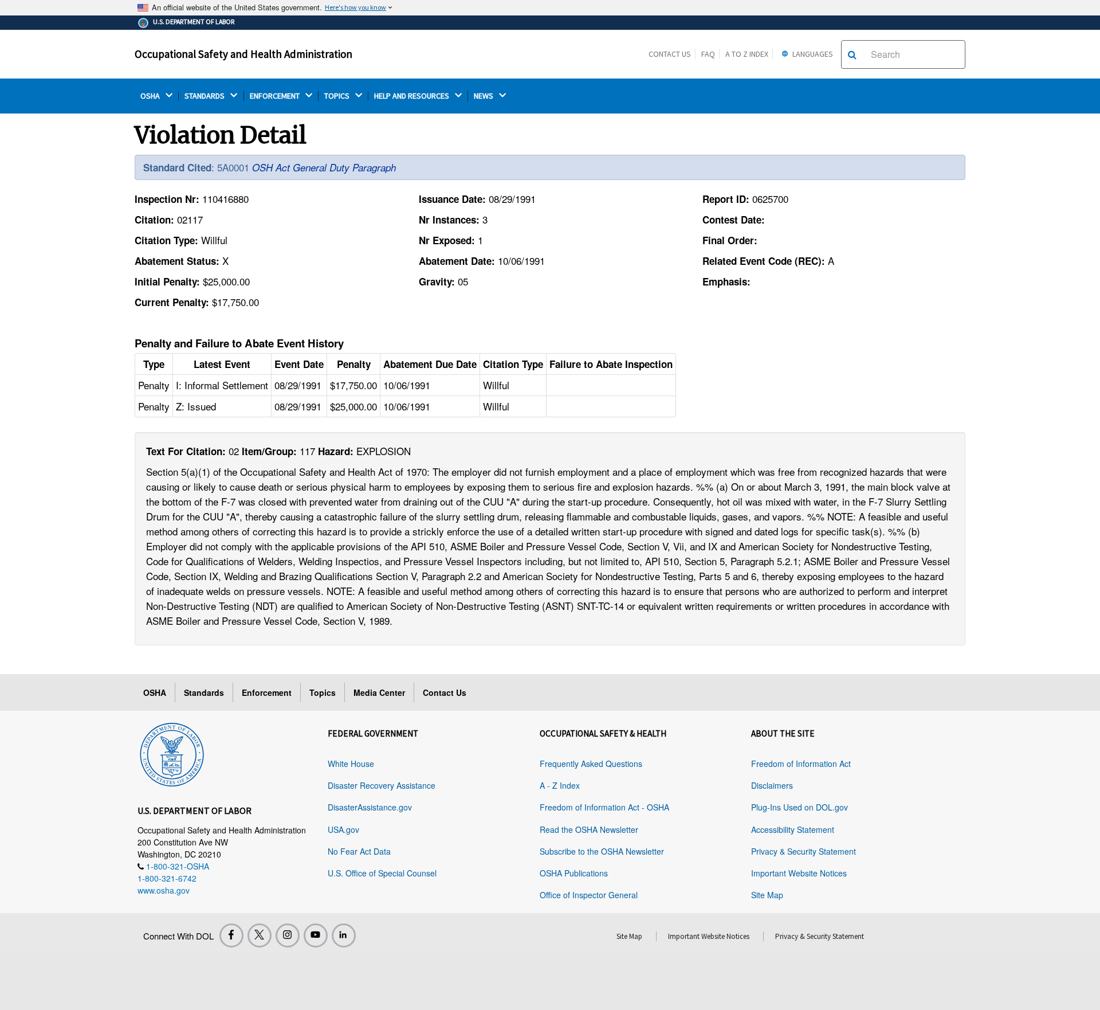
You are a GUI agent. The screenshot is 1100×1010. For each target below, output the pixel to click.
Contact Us (670, 54)
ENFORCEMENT (275, 96)
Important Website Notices (799, 873)
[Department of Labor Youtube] (316, 935)
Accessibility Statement (792, 829)
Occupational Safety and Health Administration (243, 54)
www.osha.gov (164, 890)
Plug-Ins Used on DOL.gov (799, 807)
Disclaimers (772, 785)
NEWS (484, 96)
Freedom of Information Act (801, 763)
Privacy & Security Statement (803, 851)
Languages (812, 54)
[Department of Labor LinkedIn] (344, 935)
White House (351, 763)
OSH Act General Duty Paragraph (324, 167)
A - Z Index (560, 785)
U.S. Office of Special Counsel (382, 873)
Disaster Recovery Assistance (381, 785)
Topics (322, 692)
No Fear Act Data (359, 851)
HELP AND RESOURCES (412, 96)
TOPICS (337, 96)
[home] (172, 752)
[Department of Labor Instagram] (288, 935)
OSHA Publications (574, 873)
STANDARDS (205, 96)
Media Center (379, 692)
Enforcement (267, 692)
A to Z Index (746, 54)
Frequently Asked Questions (591, 763)
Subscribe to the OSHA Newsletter (602, 851)
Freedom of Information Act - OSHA (604, 807)
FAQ (708, 54)
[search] (852, 54)
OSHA (151, 96)
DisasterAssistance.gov (370, 807)
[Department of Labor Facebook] (231, 935)
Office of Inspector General (589, 895)
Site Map (767, 895)
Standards (204, 692)
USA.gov (343, 829)
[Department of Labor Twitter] (259, 935)
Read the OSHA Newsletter (589, 829)
